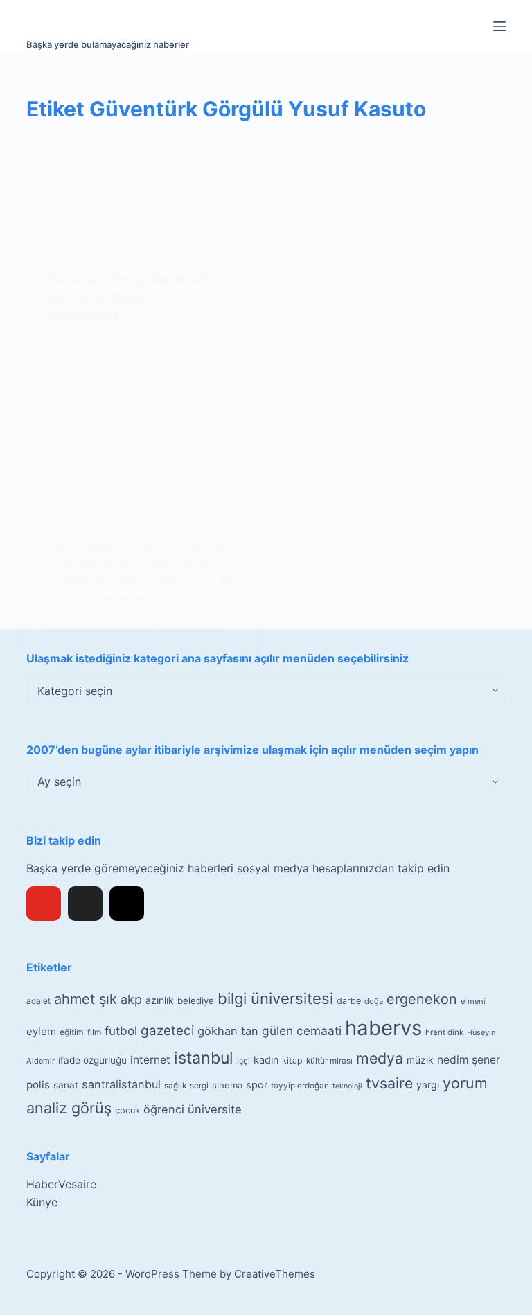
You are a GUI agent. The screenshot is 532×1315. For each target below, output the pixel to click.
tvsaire (389, 1083)
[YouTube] (43, 903)
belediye (195, 1000)
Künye (41, 1202)
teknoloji (347, 1086)
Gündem (66, 249)
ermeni (473, 1001)
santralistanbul (121, 1084)
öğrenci (163, 1109)
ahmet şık (85, 999)
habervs (383, 1028)
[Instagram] (126, 903)
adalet (38, 1001)
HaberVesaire (61, 1184)
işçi (243, 1061)
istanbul (203, 1058)
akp (131, 999)
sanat (65, 1085)
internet (150, 1059)
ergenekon (422, 999)
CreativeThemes (274, 1273)
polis (38, 1084)
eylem (41, 1031)
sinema (227, 1085)
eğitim (72, 1032)
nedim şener (468, 1059)
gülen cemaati (302, 1030)
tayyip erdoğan (300, 1086)
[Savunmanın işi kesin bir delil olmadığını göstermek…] (141, 430)
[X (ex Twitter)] (85, 903)
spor (256, 1085)
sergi (199, 1085)
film (94, 1032)
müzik (420, 1060)
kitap (292, 1060)
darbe (349, 1001)
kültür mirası (329, 1061)
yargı (427, 1085)
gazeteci (167, 1031)
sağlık (175, 1086)
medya (379, 1058)
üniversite (215, 1109)
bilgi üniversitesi (275, 998)
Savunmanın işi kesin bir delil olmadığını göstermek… (128, 297)
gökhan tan (227, 1031)
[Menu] (499, 26)
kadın (266, 1060)
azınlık (159, 1000)
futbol (121, 1030)
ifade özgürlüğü (92, 1060)
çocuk (127, 1110)
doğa (373, 1001)
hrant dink (444, 1032)
